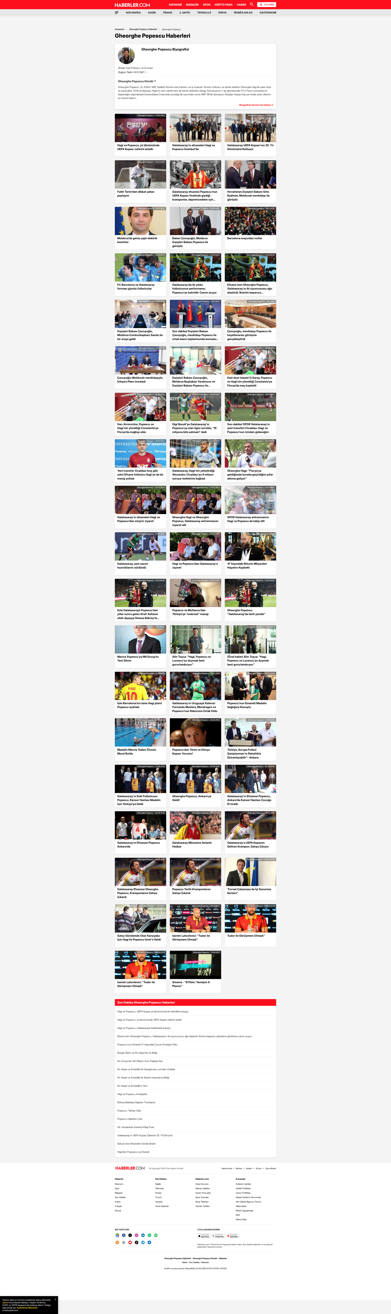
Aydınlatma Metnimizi (27, 1307)
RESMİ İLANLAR (243, 12)
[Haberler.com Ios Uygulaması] (203, 1236)
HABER (241, 4)
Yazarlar (159, 1201)
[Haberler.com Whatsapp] (149, 1235)
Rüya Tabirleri (202, 1201)
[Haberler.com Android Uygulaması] (218, 1236)
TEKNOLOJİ (204, 12)
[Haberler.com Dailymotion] (149, 1242)
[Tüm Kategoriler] (117, 12)
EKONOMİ (175, 4)
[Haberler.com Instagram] (136, 1235)
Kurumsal (240, 1179)
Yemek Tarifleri (203, 1206)
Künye (258, 1168)
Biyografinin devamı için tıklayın (255, 105)
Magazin (119, 1192)
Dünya (118, 1210)
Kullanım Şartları (243, 1184)
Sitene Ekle (241, 1219)
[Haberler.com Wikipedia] (123, 1242)
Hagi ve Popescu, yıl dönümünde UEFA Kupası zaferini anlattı (149, 1019)
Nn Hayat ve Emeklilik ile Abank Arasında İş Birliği (143, 1077)
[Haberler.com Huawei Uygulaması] (232, 1236)
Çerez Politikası (243, 1192)
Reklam (239, 1168)
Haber (185, 1262)
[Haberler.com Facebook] (123, 1235)
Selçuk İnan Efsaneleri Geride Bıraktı (136, 1143)
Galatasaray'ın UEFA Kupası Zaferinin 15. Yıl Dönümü (145, 1135)
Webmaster (241, 1206)
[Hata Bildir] (190, 1268)
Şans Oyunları (202, 1197)
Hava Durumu (202, 1184)
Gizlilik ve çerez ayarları (174, 1268)
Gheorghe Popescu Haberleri (143, 29)
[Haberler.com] (130, 1168)
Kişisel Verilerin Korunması (248, 1197)
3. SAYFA (184, 12)
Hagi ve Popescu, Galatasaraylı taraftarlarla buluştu (144, 1028)
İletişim (249, 1168)
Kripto (118, 1201)
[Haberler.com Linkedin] (143, 1235)
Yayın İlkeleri (270, 1168)
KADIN (152, 12)
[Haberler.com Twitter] (130, 1235)
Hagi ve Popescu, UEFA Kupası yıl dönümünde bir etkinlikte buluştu (153, 1011)
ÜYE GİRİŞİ (269, 4)
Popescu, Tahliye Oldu (129, 1110)
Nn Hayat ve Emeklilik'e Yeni (132, 1085)
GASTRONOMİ (268, 12)
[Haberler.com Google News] (117, 1235)
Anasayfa (119, 29)
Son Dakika (120, 1197)
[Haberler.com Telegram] (143, 1242)
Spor (117, 1188)
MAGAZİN (192, 4)
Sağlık (158, 1184)
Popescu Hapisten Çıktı (129, 1118)
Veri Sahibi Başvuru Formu (248, 1201)
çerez (5, 1302)
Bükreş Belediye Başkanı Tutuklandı (136, 1102)
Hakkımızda (227, 1168)
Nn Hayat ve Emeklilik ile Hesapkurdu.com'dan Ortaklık (146, 1069)
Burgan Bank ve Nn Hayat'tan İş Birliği (137, 1052)
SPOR (206, 4)
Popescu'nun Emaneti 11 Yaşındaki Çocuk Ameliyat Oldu (147, 1044)
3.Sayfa (118, 1206)
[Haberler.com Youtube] (130, 1242)
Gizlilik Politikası (243, 1188)
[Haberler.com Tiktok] (136, 1242)
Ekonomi (119, 1184)
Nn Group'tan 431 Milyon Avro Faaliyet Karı (140, 1061)
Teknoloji (159, 1188)
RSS (238, 1215)
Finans (158, 1192)
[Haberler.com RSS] (117, 1242)
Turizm (158, 1197)
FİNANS (167, 12)
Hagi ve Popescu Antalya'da (132, 1094)
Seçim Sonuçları (203, 1192)
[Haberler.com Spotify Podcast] (155, 1235)
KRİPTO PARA (224, 4)
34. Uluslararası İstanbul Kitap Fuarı (135, 1127)
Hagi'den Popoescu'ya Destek (133, 1151)
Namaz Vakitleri (203, 1188)
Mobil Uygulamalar (244, 1210)
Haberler (119, 1179)
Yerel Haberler (162, 1206)
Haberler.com (202, 1179)
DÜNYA (222, 12)
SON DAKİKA (133, 12)
